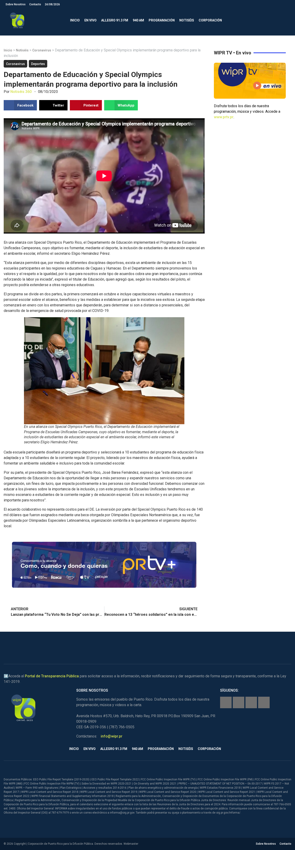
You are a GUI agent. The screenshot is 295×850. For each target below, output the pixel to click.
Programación (162, 20)
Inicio (75, 20)
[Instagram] (238, 702)
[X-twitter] (251, 702)
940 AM (138, 20)
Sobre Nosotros (16, 4)
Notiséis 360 (21, 91)
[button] (285, 20)
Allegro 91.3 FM (114, 20)
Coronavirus (41, 50)
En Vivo (90, 20)
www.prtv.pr (223, 117)
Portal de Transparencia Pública (52, 676)
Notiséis (186, 20)
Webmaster (131, 843)
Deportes (38, 64)
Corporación (210, 20)
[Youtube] (264, 702)
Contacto (35, 4)
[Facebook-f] (226, 702)
